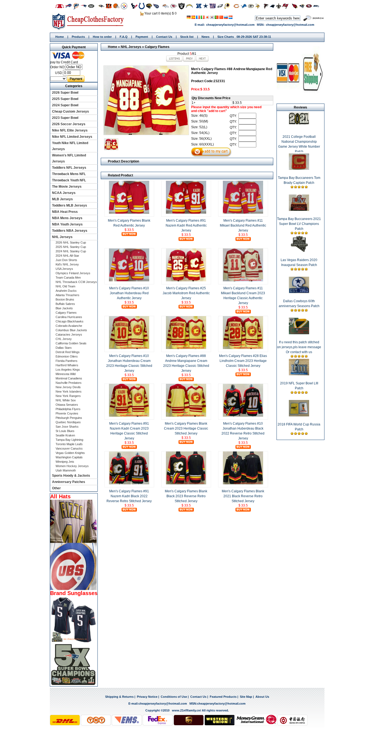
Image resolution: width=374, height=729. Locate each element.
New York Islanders (69, 391)
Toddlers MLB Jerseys (69, 205)
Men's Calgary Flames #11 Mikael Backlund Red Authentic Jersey (243, 225)
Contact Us (164, 36)
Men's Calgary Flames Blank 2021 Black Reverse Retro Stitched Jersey (243, 496)
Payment (142, 36)
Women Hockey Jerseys (72, 466)
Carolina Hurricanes (69, 317)
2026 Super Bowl (65, 93)
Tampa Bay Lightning (69, 439)
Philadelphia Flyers (68, 409)
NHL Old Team (65, 286)
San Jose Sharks (67, 426)
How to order (102, 36)
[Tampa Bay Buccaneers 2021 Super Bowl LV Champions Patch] (299, 210)
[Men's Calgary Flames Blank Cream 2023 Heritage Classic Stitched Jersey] (186, 416)
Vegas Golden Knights (70, 452)
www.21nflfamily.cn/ (186, 710)
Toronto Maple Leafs (69, 444)
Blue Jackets (64, 308)
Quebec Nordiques (68, 422)
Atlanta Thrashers (67, 295)
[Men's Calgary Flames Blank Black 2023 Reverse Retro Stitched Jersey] (186, 483)
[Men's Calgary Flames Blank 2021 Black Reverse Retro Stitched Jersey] (243, 483)
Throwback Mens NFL (69, 174)
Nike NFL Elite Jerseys (70, 130)
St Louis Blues (65, 431)
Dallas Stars (64, 347)
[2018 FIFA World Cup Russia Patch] (299, 415)
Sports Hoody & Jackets (71, 476)
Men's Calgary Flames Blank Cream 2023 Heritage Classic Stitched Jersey (186, 428)
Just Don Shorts (66, 260)
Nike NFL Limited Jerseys (72, 137)
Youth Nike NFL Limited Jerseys (70, 146)
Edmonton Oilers (67, 356)
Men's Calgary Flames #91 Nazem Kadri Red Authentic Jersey (186, 225)
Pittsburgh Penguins (69, 417)
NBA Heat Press (65, 212)
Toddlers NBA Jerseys (69, 231)
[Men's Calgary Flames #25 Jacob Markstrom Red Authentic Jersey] (186, 280)
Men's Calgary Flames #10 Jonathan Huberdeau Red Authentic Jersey (129, 293)
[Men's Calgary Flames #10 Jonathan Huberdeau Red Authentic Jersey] (129, 280)
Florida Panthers (66, 360)
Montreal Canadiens (69, 378)
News (205, 36)
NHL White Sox (66, 400)
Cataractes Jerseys (69, 334)
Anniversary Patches (68, 482)
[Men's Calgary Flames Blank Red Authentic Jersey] (129, 213)
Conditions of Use (174, 696)
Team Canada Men (68, 277)
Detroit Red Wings (68, 352)
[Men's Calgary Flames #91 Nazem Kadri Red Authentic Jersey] (186, 213)
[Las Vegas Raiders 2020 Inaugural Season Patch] (299, 251)
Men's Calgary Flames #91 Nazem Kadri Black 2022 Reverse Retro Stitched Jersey (129, 496)
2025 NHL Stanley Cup (71, 246)
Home (90, 21)
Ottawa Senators (67, 404)
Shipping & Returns (119, 696)
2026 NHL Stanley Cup (71, 242)
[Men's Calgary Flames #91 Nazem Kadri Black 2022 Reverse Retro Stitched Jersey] (129, 483)
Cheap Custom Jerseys (70, 111)
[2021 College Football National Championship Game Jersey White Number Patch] (299, 123)
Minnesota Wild (66, 374)
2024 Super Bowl (65, 105)
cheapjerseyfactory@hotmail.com (230, 24)
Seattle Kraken (65, 435)
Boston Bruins (65, 299)
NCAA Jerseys (64, 193)
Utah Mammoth (66, 470)
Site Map (246, 696)
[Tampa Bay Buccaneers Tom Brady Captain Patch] (299, 169)
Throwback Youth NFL (69, 180)
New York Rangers (68, 396)
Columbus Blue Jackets (71, 330)
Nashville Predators (69, 382)
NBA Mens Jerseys (67, 218)
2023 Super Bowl (65, 118)
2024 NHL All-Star (67, 255)
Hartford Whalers (67, 365)
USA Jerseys (64, 268)
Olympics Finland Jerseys (73, 273)
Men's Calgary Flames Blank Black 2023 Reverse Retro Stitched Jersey (186, 496)
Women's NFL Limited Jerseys (69, 158)
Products (78, 36)
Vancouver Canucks (69, 448)
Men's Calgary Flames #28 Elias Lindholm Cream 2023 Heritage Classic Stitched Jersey (243, 361)
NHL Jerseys (131, 47)
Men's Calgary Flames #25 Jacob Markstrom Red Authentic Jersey (186, 293)
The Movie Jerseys (67, 186)
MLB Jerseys (62, 199)
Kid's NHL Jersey (67, 264)
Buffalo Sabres (65, 303)
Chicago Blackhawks (70, 321)
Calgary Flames (157, 47)
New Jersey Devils (68, 387)
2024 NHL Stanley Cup (71, 251)
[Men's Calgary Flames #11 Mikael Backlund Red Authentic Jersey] (243, 213)
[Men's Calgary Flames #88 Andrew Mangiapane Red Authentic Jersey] (145, 100)
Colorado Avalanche (69, 325)
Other (56, 488)
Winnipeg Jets (65, 461)
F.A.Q (124, 36)
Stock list (187, 36)
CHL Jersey (64, 339)
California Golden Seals (71, 343)
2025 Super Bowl (65, 99)
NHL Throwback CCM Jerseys (76, 282)
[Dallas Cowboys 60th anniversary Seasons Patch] (299, 292)
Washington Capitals (69, 457)
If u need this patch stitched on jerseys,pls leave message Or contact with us (299, 347)
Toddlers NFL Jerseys (69, 168)
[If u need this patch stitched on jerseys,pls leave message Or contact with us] (299, 333)
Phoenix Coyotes (67, 413)
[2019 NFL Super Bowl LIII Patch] (299, 374)
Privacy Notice (147, 696)
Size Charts (225, 36)
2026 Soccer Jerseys (68, 124)
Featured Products (223, 696)
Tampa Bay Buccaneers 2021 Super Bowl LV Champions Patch (299, 224)
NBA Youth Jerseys (67, 224)
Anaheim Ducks (66, 290)
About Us (262, 696)
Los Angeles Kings (68, 369)
